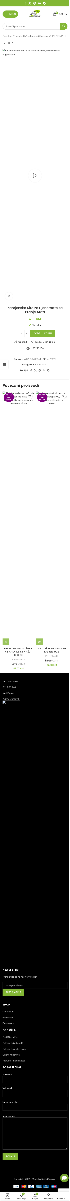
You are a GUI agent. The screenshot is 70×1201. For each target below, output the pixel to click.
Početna (7, 36)
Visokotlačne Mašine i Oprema (32, 36)
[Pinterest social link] (34, 3)
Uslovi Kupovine (11, 1054)
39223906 (37, 348)
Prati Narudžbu (10, 1037)
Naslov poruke (10, 1102)
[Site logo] (35, 13)
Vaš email (7, 1088)
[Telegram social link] (44, 3)
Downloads (8, 1023)
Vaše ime (7, 1074)
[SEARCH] (63, 26)
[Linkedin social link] (39, 3)
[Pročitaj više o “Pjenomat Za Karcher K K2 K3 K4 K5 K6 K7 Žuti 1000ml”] (6, 641)
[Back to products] (9, 43)
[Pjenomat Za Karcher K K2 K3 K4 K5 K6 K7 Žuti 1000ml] (18, 518)
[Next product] (13, 43)
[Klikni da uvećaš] (9, 296)
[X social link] (29, 3)
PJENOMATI (59, 36)
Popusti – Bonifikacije (14, 1060)
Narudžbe (8, 1017)
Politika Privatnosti (13, 1043)
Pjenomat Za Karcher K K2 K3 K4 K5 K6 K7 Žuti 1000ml (18, 652)
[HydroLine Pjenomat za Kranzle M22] (51, 518)
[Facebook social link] (25, 3)
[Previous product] (5, 43)
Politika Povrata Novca (14, 1048)
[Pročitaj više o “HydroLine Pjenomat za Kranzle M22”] (39, 641)
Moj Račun (8, 1011)
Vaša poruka (9, 1115)
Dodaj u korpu (42, 333)
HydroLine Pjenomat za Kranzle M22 (52, 650)
